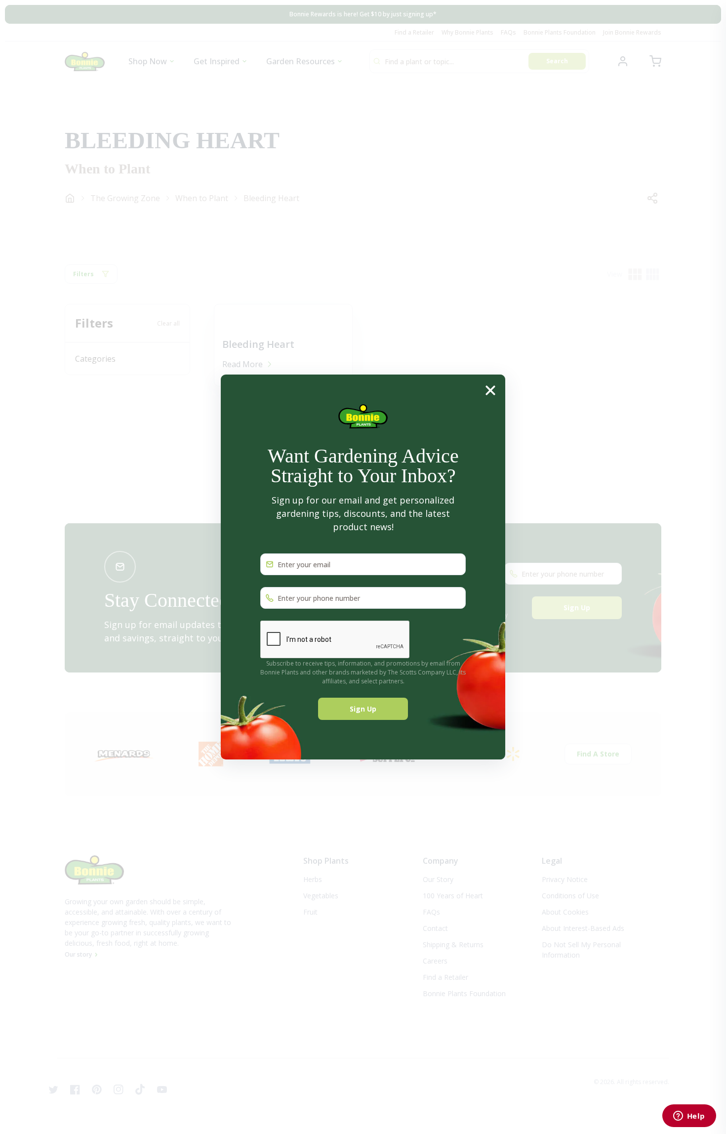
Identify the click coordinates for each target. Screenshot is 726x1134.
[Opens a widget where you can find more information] (689, 1116)
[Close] (490, 390)
